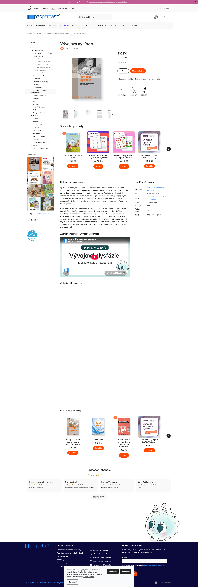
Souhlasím (126, 571)
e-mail (101, 286)
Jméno (101, 293)
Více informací (88, 577)
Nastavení (72, 582)
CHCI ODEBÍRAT (117, 311)
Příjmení (102, 301)
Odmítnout (112, 571)
